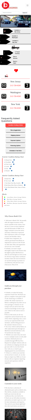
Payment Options (15, 140)
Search (25, 13)
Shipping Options (15, 135)
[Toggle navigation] (27, 5)
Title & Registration (15, 131)
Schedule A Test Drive (15, 150)
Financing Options (15, 145)
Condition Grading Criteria (15, 126)
